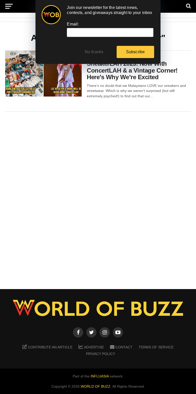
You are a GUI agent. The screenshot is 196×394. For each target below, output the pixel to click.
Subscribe (135, 52)
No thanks (94, 52)
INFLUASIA (100, 376)
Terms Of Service (156, 347)
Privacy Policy (100, 354)
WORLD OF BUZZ (96, 386)
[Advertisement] (98, 196)
